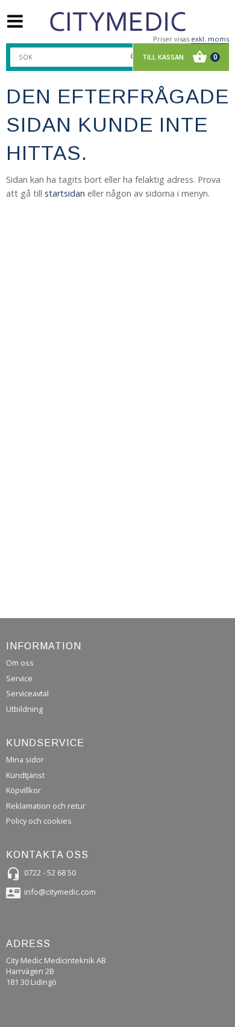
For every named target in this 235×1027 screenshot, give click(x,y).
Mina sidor (25, 759)
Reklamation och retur (46, 805)
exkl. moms (210, 38)
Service (19, 678)
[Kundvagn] (178, 57)
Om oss (20, 662)
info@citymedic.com (60, 891)
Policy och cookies (39, 820)
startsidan (65, 193)
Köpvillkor (23, 790)
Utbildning (24, 709)
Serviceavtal (27, 693)
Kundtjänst (25, 775)
